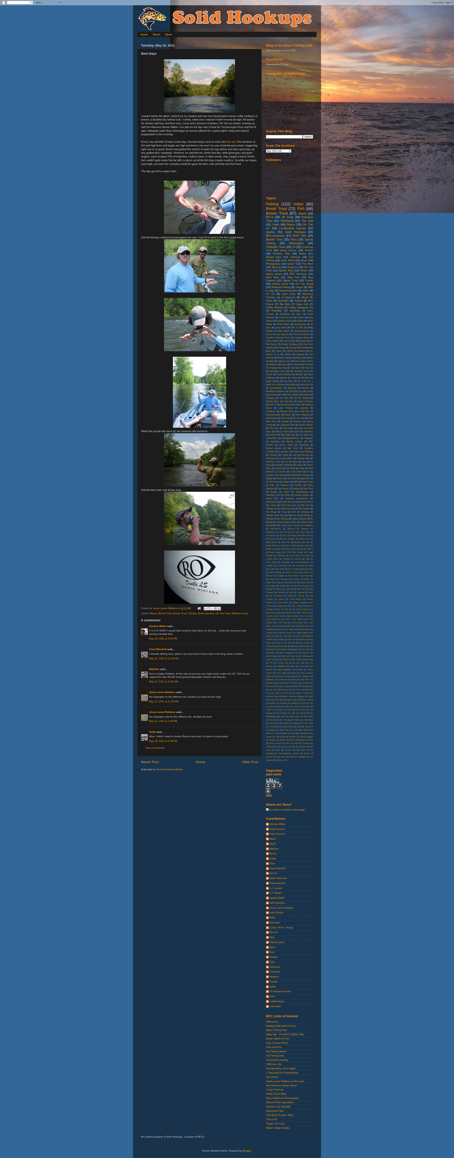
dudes (297, 431)
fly (277, 747)
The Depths (304, 508)
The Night (289, 428)
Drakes (273, 579)
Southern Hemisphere (296, 498)
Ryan (272, 947)
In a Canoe (280, 471)
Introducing (285, 404)
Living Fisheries (275, 1089)
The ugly (286, 720)
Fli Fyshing (295, 364)
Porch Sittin (281, 673)
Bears (299, 358)
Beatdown (285, 314)
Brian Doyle (305, 545)
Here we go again (273, 613)
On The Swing (304, 284)
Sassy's (284, 690)
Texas (302, 703)
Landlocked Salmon (292, 228)
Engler (269, 582)
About (156, 34)
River (307, 679)
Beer (299, 314)
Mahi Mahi (272, 277)
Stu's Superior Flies (285, 425)
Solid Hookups (295, 232)
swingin (273, 525)
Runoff (291, 686)
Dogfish (280, 576)
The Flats (287, 710)
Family (283, 586)
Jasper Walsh (277, 898)
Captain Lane (283, 361)
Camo (292, 555)
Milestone (294, 646)
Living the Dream (284, 633)
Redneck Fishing (281, 287)
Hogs (301, 468)
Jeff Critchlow (277, 903)
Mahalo (286, 475)
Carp (300, 391)
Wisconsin (280, 737)
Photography (273, 263)
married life (274, 435)
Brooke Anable (273, 448)
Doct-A (273, 873)
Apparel (300, 354)
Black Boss (305, 539)
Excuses (305, 455)
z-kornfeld (275, 1006)
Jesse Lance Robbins (162, 692)
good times (280, 327)
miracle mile (290, 750)
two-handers (276, 388)
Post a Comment (155, 748)
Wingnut (274, 976)
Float (307, 364)
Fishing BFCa (286, 458)
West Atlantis (303, 730)
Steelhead (287, 220)
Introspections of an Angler (281, 1068)
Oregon (286, 482)
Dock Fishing (275, 572)
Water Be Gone (287, 730)
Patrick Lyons (277, 942)
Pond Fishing (283, 374)
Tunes (294, 378)
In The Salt (281, 623)
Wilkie (297, 733)
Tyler (272, 962)
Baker (273, 838)
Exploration (301, 582)
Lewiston (270, 633)
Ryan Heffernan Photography (282, 1098)
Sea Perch (296, 690)
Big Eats (285, 304)
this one (231, 141)
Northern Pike (281, 253)
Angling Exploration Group (280, 1026)
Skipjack (301, 696)
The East (274, 428)
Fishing (192, 613)
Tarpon (299, 287)
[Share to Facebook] (215, 608)
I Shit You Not (306, 368)
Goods (300, 465)
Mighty (269, 478)
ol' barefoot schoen (280, 991)
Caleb (273, 858)
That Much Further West (280, 1115)
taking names (274, 274)
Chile (307, 559)
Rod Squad (283, 488)
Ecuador (296, 579)
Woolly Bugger (306, 737)
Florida (309, 280)
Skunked (293, 347)
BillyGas (154, 669)
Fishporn (270, 592)
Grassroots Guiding (277, 1060)
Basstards (304, 445)
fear (305, 519)
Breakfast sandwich (275, 391)
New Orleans (271, 656)
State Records (289, 502)
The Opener (290, 716)
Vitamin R (309, 727)
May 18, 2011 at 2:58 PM (163, 741)
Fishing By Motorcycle (276, 589)
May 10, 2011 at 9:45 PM (163, 638)
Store (168, 34)
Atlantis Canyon (294, 441)
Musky (288, 415)
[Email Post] (199, 608)
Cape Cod (302, 304)
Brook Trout (165, 613)
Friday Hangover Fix (301, 307)
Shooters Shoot (272, 696)
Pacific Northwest (290, 344)
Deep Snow (279, 569)
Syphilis (283, 703)
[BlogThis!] (209, 608)
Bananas (292, 388)
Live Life (287, 341)
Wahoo (300, 321)
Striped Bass (273, 257)
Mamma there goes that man (294, 411)
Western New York (275, 515)
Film (291, 586)
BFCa (269, 217)
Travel (279, 351)
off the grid (295, 384)
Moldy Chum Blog (276, 1094)
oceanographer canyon (288, 753)
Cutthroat (300, 566)
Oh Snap (288, 217)
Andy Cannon (277, 829)
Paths (292, 666)
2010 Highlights (306, 525)
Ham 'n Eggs (296, 606)
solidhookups (277, 1001)
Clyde (285, 455)
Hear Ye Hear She (284, 609)
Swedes (272, 703)
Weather (305, 378)
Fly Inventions (276, 596)
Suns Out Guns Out (291, 505)
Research (296, 679)
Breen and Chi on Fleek (285, 545)
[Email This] (205, 608)
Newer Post (150, 762)
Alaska (288, 354)
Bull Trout (293, 448)
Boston (305, 388)
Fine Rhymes (304, 586)
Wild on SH (294, 515)
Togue (310, 720)
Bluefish (298, 542)
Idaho (306, 290)
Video (298, 204)
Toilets (286, 723)
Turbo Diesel (287, 727)
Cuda (280, 566)
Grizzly (278, 468)
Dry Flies (284, 398)
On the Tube (299, 663)
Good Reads (295, 599)
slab (291, 757)
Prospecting (289, 676)
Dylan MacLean (278, 878)
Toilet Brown (274, 723)
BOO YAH (299, 235)
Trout (283, 512)
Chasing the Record (292, 559)
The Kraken (300, 713)
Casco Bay (304, 555)
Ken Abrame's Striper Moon (281, 1085)
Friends (301, 596)
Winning (276, 267)
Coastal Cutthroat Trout (278, 337)
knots (277, 750)
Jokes (298, 404)
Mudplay (294, 649)
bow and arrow (292, 743)
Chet (272, 863)
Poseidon (277, 310)
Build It (310, 549)
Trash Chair (308, 723)
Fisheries (270, 458)
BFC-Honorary (275, 235)
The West (307, 263)
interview (303, 747)
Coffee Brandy (274, 307)
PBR (296, 482)
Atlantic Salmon (284, 358)
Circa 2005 (271, 562)
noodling (269, 753)
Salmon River (286, 270)
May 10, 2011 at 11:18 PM (163, 658)
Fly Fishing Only (275, 1055)
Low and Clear (285, 636)
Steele (302, 213)
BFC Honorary (298, 274)
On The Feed (223, 613)
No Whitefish (304, 656)
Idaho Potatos (293, 616)
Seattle (273, 492)
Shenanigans (302, 492)
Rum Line (270, 686)
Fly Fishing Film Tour (276, 368)
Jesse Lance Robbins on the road (285, 1081)
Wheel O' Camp (273, 733)
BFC (285, 535)
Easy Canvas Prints (277, 1043)
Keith (152, 732)
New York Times (288, 656)
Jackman (283, 626)
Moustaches (271, 649)
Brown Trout (180, 613)
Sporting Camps (290, 700)
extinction (308, 431)
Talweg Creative (274, 508)
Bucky (273, 853)
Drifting (306, 394)
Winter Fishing (281, 519)
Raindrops (270, 679)
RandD (285, 421)
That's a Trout (272, 710)
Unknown (275, 967)
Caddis (300, 552)
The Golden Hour (283, 713)
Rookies (297, 421)
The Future (301, 710)
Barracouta (271, 539)
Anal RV (283, 532)
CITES (289, 552)
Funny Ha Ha (286, 317)
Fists (291, 592)
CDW (291, 391)
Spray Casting (307, 700)
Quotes (270, 232)
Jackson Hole (272, 475)
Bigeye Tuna (290, 280)
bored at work (275, 743)
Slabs (310, 696)
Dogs (284, 364)
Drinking (270, 398)
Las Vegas (289, 629)
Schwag (281, 347)
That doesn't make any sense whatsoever (291, 706)
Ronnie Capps (272, 683)
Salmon (283, 378)
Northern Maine (289, 659)
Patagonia (281, 666)
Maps (282, 639)
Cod (294, 455)
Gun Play (290, 468)
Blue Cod (285, 542)
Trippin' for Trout (275, 1123)
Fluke (310, 592)
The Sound (274, 720)
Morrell (273, 932)
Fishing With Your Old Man (279, 401)
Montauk (306, 646)
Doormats (308, 576)
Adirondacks (275, 529)
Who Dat (287, 733)
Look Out (270, 636)
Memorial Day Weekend (276, 646)
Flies (294, 239)
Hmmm (309, 250)
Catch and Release (303, 451)
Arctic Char (305, 532)
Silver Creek (288, 696)
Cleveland (285, 562)
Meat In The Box (283, 643)
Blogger (247, 1150)
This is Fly (271, 1119)
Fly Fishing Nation (276, 1051)
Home (144, 34)
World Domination (296, 351)
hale (293, 747)
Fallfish (272, 586)
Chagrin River (272, 559)
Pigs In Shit (307, 482)
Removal (283, 679)
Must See (291, 478)
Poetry (269, 374)
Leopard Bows (304, 629)
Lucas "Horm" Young (281, 927)
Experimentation (288, 290)
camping (306, 743)
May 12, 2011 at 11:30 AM (163, 701)
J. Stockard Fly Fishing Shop (282, 1072)
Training (295, 723)
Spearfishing (272, 502)
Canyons (292, 267)
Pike (272, 485)
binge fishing (272, 381)
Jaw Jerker (272, 1077)
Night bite (305, 478)
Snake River (274, 700)
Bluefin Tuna (274, 239)
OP (271, 663)
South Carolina (302, 495)
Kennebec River (278, 371)
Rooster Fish (288, 683)
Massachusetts (273, 415)
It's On (270, 294)
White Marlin (283, 324)
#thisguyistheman (290, 438)
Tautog (293, 703)
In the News (296, 471)
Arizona (269, 535)
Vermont (305, 512)
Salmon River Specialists (280, 1102)
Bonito (268, 545)
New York (294, 277)
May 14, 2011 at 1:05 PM (163, 721)
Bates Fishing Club (276, 1030)
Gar (304, 462)
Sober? (291, 263)
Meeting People (302, 643)
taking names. (288, 250)
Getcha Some (280, 284)
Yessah (298, 300)
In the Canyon (297, 623)
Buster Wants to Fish (277, 1038)
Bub (301, 549)
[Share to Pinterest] (219, 608)
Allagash (308, 438)
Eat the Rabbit (301, 398)
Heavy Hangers (303, 609)
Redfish (299, 374)
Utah (299, 727)
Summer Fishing (285, 321)
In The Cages (296, 619)
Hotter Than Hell (303, 613)
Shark (286, 492)
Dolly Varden (292, 394)
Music (304, 260)
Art (277, 535)
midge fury (290, 435)
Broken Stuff (289, 549)
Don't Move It (294, 576)
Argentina (275, 441)
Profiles (298, 485)
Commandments (302, 562)
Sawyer (274, 957)
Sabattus (309, 686)
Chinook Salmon (301, 334)
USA (294, 512)
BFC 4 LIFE (297, 327)
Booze (153, 613)
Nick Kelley (271, 418)
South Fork (272, 498)
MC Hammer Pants (299, 371)
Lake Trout (288, 294)
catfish (269, 747)
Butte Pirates (275, 552)
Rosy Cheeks (304, 683)
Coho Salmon (272, 341)
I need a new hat (274, 616)
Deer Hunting (294, 569)
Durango (284, 579)
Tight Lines (299, 720)
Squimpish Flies (275, 1111)
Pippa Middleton (284, 670)
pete (272, 996)
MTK (299, 636)
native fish (304, 750)
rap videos (304, 435)
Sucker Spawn (306, 425)
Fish (300, 208)
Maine (302, 253)
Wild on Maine (282, 431)
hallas (273, 986)
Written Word (285, 740)
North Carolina (206, 613)
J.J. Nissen (276, 893)
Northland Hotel (306, 659)
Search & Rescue (283, 693)
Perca (302, 666)
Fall (311, 582)
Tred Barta (274, 727)
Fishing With (303, 458)
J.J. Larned (276, 888)
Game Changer (305, 401)
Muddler (283, 649)
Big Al (273, 843)
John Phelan (277, 912)
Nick (272, 937)
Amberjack (270, 532)
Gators (281, 599)
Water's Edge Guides (278, 1128)
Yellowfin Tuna (275, 246)
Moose (279, 478)
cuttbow (295, 519)
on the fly (308, 384)
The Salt (307, 220)
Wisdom (292, 737)
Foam (290, 596)
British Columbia (273, 549)
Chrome (274, 455)
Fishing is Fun (273, 462)
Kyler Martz (305, 626)
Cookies (269, 566)
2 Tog (293, 525)
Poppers (285, 485)
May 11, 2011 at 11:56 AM (163, 681)
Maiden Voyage (302, 475)
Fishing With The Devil (300, 589)
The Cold (290, 508)
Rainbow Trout (240, 613)
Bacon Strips (286, 445)
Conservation (275, 394)
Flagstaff (300, 592)
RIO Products (304, 676)
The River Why (306, 716)
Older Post (250, 762)
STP (300, 686)
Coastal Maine (302, 337)
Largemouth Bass (273, 629)
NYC (303, 649)
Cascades (284, 451)
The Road (271, 512)
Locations (270, 411)
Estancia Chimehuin (284, 582)
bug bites (288, 381)
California (281, 555)
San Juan (273, 690)
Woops (272, 740)
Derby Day (308, 569)
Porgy (293, 673)
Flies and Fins (274, 1047)
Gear (293, 368)
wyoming (295, 310)
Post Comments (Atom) (169, 769)
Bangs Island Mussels (300, 535)
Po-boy (300, 670)
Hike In (272, 404)
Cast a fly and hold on (277, 334)
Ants (293, 532)
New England (302, 415)
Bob (307, 542)
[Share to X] (212, 608)
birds (311, 740)
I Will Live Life (273, 1064)
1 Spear (284, 525)
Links (275, 224)
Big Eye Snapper (287, 539)
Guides (300, 317)
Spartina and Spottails (278, 1106)
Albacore (291, 529)
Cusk (289, 566)
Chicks (309, 391)
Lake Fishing (286, 408)
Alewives (305, 529)
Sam (272, 952)
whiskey (280, 760)
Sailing (296, 488)
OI (293, 246)
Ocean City (282, 663)
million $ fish (307, 522)
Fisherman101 (278, 883)
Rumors (281, 686)
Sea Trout (308, 488)
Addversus (272, 1021)
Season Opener (302, 693)
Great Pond (282, 602)
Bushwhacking (302, 331)
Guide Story (282, 606)
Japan (293, 626)
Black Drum (271, 542)
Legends (304, 408)
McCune (291, 639)
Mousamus (301, 341)
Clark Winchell (158, 649)
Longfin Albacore (303, 633)
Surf (307, 505)
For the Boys (291, 462)
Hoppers (288, 613)
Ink (308, 471)
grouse (285, 747)
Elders (306, 579)
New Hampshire (286, 653)
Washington (296, 243)
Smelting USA (273, 495)
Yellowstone (300, 740)
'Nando (274, 981)
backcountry (300, 324)
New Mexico (304, 653)
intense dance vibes (287, 522)
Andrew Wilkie (157, 626)
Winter (304, 270)
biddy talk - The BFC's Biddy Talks (285, 1034)
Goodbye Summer (284, 465)
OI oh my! (285, 418)
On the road (299, 418)
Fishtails (281, 592)
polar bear (281, 757)
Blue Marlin (284, 331)
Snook (287, 495)
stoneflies (301, 757)
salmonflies (271, 438)
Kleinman (275, 922)
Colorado (295, 257)
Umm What (287, 260)
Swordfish (283, 300)
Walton (272, 730)
